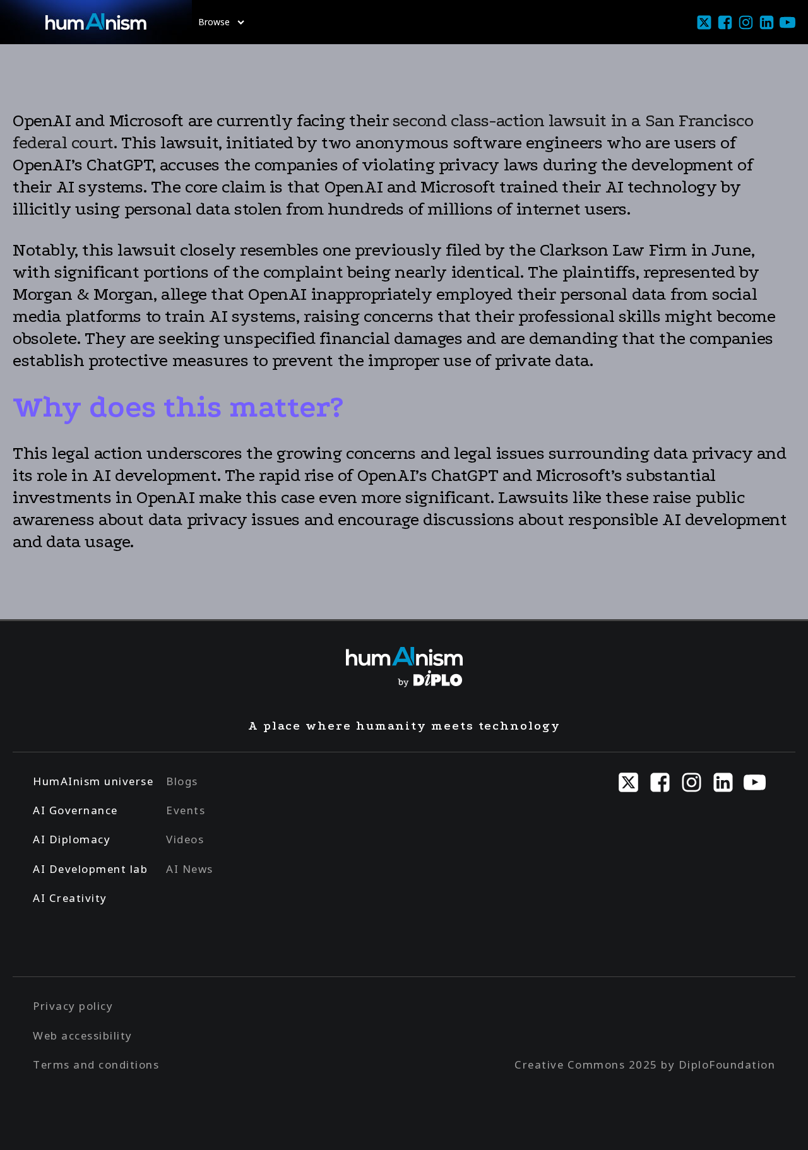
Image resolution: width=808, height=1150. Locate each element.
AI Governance (75, 810)
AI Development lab (90, 869)
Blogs (182, 781)
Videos (185, 839)
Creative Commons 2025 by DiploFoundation (644, 1064)
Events (185, 810)
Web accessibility (83, 1035)
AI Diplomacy (71, 839)
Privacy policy (73, 1006)
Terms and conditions (96, 1064)
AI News (189, 869)
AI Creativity (70, 898)
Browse (214, 22)
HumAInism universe (93, 781)
